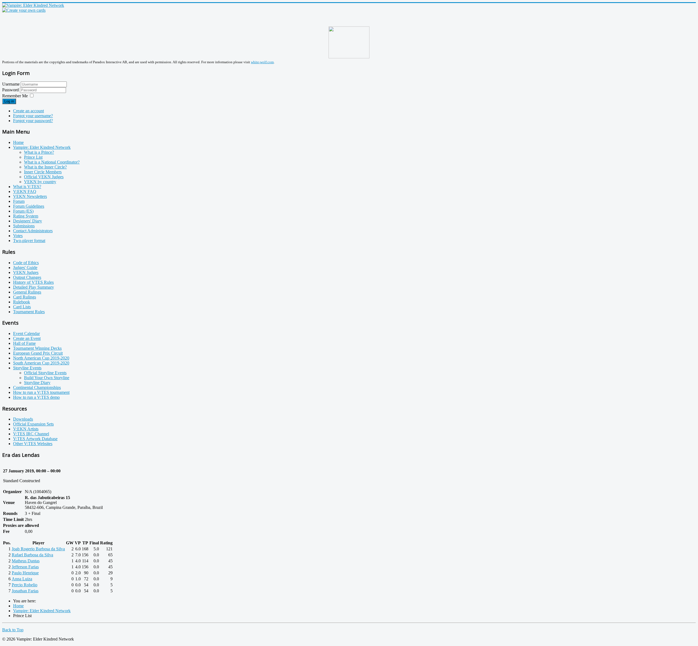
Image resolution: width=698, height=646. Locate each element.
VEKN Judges (25, 272)
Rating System (25, 216)
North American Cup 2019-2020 (41, 358)
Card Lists (22, 306)
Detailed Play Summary (33, 287)
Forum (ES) (23, 211)
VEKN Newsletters (30, 196)
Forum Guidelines (28, 206)
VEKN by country (40, 181)
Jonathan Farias (25, 590)
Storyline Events (27, 368)
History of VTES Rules (33, 282)
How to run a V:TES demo (36, 397)
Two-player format (29, 240)
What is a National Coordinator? (52, 162)
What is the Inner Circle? (45, 167)
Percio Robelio (24, 584)
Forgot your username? (33, 115)
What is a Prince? (39, 152)
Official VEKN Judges (44, 176)
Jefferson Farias (25, 567)
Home (18, 142)
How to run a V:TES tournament (41, 392)
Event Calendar (26, 333)
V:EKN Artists (25, 429)
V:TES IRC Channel (31, 433)
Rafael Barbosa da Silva (32, 555)
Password (11, 89)
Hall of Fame (24, 343)
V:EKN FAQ (24, 191)
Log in (9, 101)
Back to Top (12, 629)
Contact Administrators (33, 230)
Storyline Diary (37, 382)
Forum (19, 201)
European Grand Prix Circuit (38, 353)
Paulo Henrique (25, 572)
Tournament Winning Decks (37, 348)
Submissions (24, 226)
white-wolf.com (262, 62)
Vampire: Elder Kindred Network (42, 147)
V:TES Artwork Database (35, 438)
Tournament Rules (29, 311)
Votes (18, 235)
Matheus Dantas (26, 561)
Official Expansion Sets (33, 424)
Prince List (33, 157)
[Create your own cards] (24, 10)
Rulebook (21, 302)
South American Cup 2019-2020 (41, 363)
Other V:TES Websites (32, 443)
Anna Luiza (22, 578)
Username (11, 84)
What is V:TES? (27, 186)
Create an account (28, 110)
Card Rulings (24, 297)
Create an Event (27, 338)
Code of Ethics (26, 262)
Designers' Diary (27, 221)
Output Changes (27, 277)
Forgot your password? (33, 120)
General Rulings (27, 292)
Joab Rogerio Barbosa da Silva (38, 549)
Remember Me (15, 95)
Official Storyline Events (45, 372)
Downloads (23, 419)
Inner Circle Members (43, 172)
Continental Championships (37, 387)
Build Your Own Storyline (46, 377)
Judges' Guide (25, 267)
